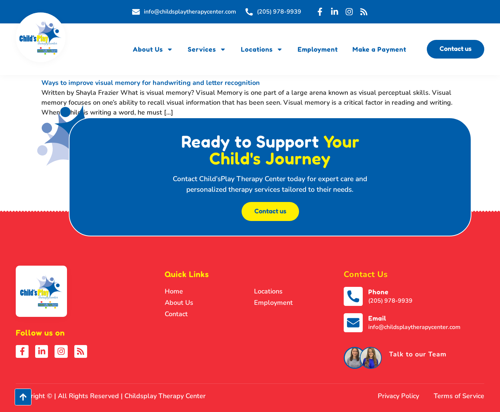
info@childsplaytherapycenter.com (414, 327)
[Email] (353, 322)
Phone (378, 292)
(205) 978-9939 (390, 301)
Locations (257, 49)
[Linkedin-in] (335, 12)
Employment (318, 49)
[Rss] (364, 12)
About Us (148, 49)
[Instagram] (349, 12)
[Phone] (353, 296)
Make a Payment (379, 49)
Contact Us (366, 274)
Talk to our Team (418, 354)
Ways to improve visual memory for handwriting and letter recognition (150, 82)
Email (377, 318)
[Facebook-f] (320, 12)
